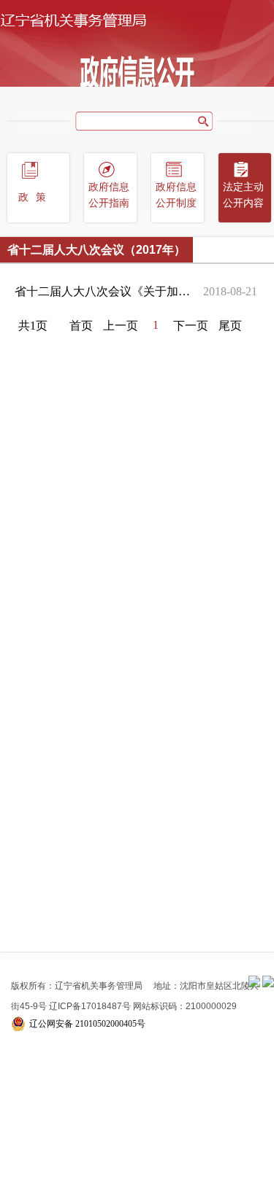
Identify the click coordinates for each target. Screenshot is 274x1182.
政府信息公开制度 (176, 195)
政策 (35, 197)
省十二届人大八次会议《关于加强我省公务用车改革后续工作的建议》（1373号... (105, 291)
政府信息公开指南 (108, 195)
